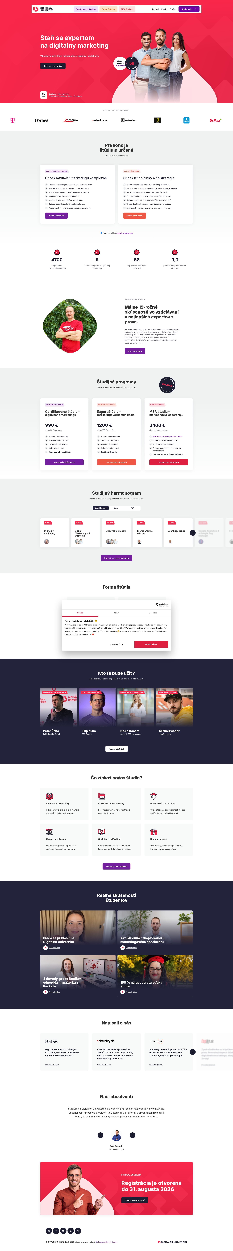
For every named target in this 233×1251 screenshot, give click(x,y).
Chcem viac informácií (64, 462)
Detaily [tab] (117, 613)
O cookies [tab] (153, 613)
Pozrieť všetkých (116, 749)
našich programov (124, 233)
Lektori (155, 9)
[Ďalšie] (193, 1052)
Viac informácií (135, 351)
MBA (132, 508)
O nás (172, 9)
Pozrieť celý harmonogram (116, 558)
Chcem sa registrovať (135, 1200)
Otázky (164, 9)
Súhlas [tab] (80, 613)
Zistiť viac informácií (53, 66)
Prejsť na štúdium (56, 215)
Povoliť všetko (151, 644)
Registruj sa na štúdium (116, 866)
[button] (78, 931)
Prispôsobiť (115, 644)
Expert (116, 508)
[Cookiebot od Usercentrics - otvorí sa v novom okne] (157, 605)
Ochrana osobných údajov (106, 1242)
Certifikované (101, 508)
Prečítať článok (52, 1065)
